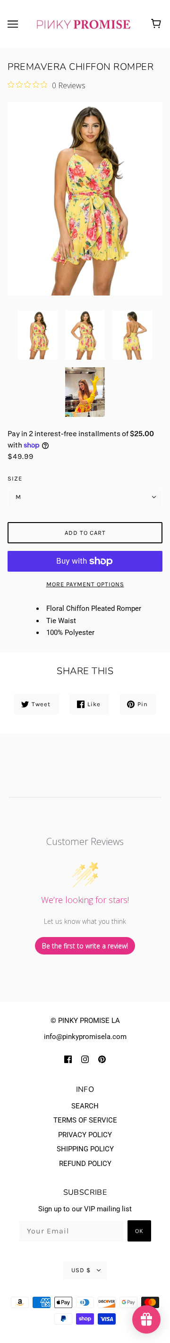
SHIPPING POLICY (85, 1149)
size (15, 478)
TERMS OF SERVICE (85, 1120)
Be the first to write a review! (85, 945)
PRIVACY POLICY (85, 1135)
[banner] (83, 23)
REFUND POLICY (85, 1163)
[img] (68, 1059)
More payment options (85, 584)
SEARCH (85, 1106)
